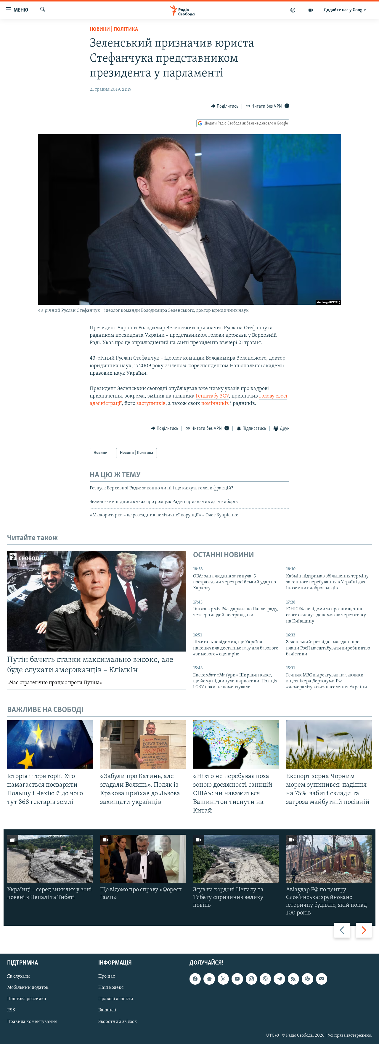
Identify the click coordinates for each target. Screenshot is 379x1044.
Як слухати (18, 976)
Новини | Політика (114, 29)
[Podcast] (307, 979)
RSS (11, 1010)
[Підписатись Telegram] (279, 979)
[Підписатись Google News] (209, 979)
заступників (151, 403)
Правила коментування (32, 1021)
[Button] (225, 106)
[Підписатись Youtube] (237, 979)
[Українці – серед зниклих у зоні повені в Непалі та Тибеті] (50, 859)
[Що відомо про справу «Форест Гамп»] (143, 859)
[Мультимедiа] (311, 10)
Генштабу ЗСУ (212, 396)
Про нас (106, 976)
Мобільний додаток (28, 988)
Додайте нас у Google (345, 10)
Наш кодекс (110, 988)
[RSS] (293, 979)
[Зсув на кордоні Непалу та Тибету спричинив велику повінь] (236, 859)
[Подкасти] (293, 10)
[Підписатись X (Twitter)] (223, 979)
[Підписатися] (321, 979)
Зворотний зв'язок (117, 1021)
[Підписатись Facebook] (195, 979)
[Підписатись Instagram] (251, 979)
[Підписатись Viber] (265, 979)
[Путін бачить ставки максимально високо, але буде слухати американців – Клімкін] (96, 601)
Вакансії (107, 1010)
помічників (215, 403)
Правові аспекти (115, 999)
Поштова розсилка (26, 999)
